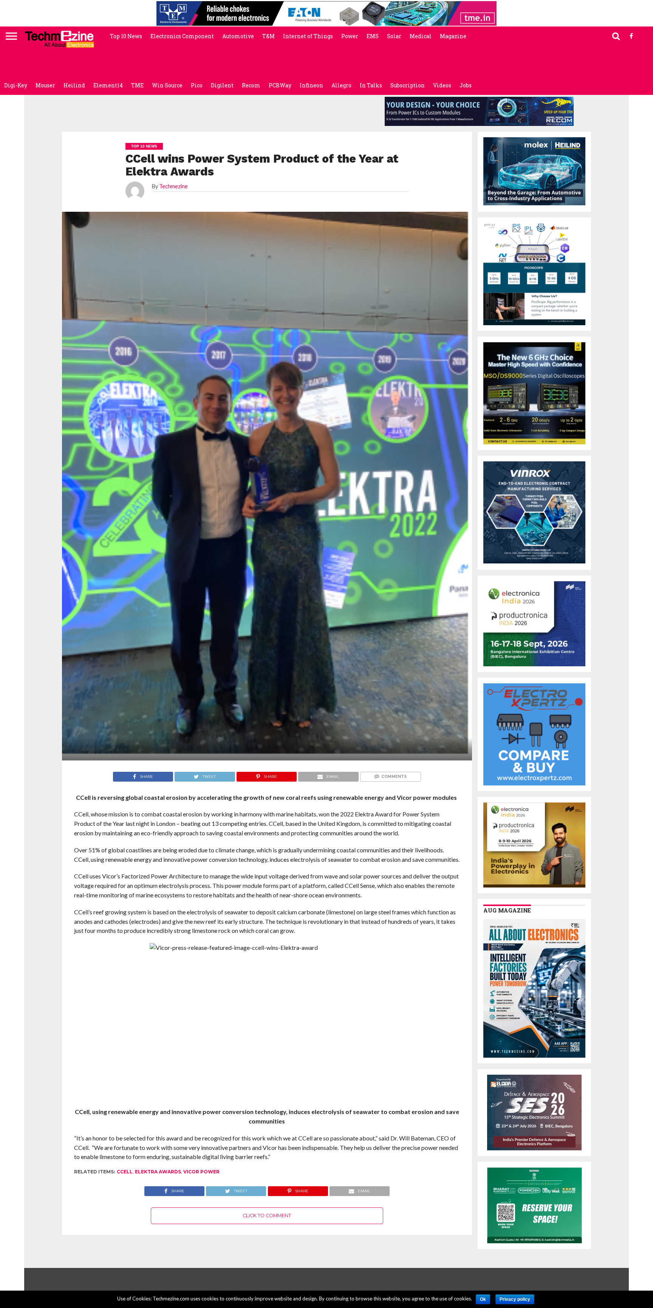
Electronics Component (182, 36)
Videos (442, 85)
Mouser (45, 85)
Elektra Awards (158, 1172)
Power (349, 36)
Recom (251, 85)
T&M (268, 36)
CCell (125, 1172)
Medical (421, 36)
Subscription (407, 85)
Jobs (466, 85)
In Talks (371, 85)
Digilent (222, 85)
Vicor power (201, 1172)
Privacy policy (515, 1299)
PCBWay (280, 85)
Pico (197, 85)
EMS (373, 36)
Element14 (108, 85)
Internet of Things (308, 36)
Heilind (74, 85)
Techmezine (173, 186)
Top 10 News (126, 36)
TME (137, 85)
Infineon (311, 85)
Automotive (238, 36)
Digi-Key (15, 85)
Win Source (167, 85)
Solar (394, 36)
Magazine (453, 36)
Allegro (341, 85)
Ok (483, 1299)
